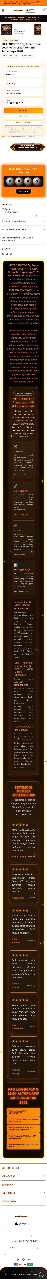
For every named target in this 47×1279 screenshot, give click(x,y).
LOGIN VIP (23, 110)
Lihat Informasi (19, 554)
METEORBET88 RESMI (23, 338)
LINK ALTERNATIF (34, 17)
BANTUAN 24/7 (31, 20)
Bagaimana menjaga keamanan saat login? (23, 1145)
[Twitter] (8, 255)
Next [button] (44, 3)
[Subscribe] (37, 1248)
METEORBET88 (16, 275)
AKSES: (24, 56)
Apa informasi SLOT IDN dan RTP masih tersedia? (22, 1137)
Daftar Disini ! (37, 4)
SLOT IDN (14, 20)
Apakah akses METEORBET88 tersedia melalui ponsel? (21, 1129)
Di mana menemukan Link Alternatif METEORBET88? (23, 1120)
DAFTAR (23, 116)
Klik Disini (23, 191)
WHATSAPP (32, 1274)
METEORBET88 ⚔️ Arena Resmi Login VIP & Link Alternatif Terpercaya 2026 (23, 3)
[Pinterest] (12, 255)
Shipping (14, 136)
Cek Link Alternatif (21, 514)
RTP (21, 20)
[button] (3, 10)
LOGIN (13, 1274)
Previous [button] (2, 3)
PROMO (4, 1274)
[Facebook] (3, 255)
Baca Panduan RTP (21, 591)
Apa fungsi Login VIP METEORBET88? (17, 1112)
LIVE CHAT (41, 1274)
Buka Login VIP (19, 475)
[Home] (18, 10)
